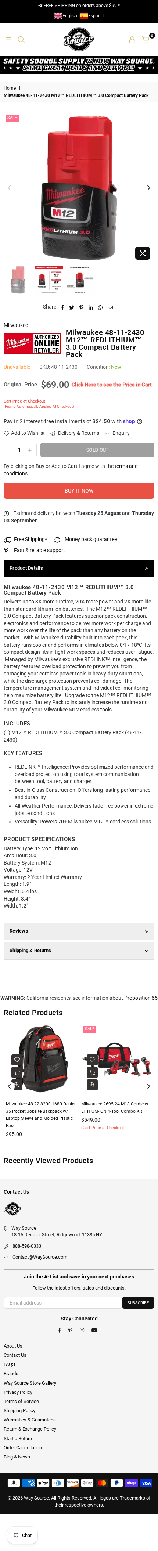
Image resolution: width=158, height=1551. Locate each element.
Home (10, 88)
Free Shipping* (30, 539)
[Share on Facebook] (62, 307)
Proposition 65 (141, 998)
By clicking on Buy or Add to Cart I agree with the (71, 469)
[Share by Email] (110, 307)
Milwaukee (16, 325)
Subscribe (138, 1303)
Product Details (26, 568)
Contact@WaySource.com (39, 1257)
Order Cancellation (23, 1447)
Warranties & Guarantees (30, 1419)
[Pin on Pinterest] (81, 307)
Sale (12, 117)
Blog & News (17, 1457)
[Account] (132, 39)
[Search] (21, 39)
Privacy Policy (18, 1392)
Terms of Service (21, 1401)
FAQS (9, 1364)
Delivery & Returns (78, 433)
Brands (11, 1373)
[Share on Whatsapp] (100, 307)
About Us (13, 1346)
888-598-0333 (26, 1246)
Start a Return (18, 1438)
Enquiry (120, 433)
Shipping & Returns (30, 950)
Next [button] (148, 188)
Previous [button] (9, 188)
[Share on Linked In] (91, 307)
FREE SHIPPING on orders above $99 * (81, 5)
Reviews (19, 931)
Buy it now (79, 491)
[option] (79, 188)
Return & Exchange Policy (30, 1429)
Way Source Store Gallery (30, 1383)
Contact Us (15, 1355)
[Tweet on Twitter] (72, 307)
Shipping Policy (19, 1410)
